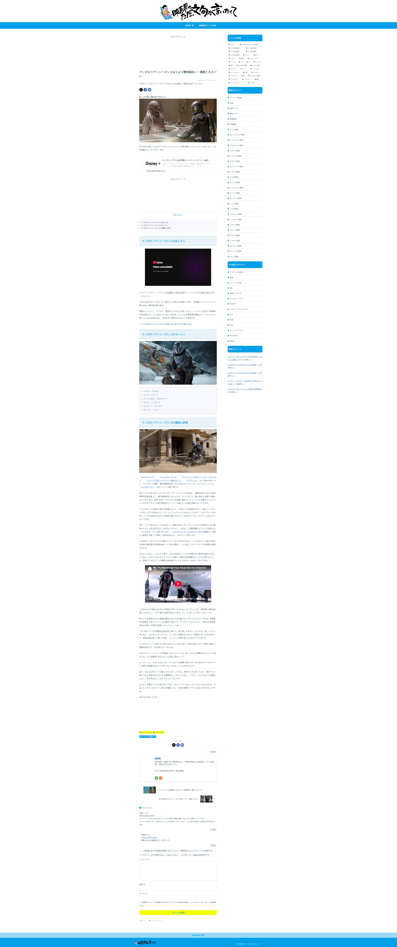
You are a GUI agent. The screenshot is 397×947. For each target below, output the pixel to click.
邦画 (231, 103)
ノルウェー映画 (235, 214)
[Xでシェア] (141, 90)
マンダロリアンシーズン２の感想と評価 (155, 228)
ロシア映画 (234, 256)
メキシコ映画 (235, 225)
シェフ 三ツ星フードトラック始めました (164, 480)
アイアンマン (191, 480)
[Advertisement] (178, 52)
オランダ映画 (235, 172)
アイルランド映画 (236, 140)
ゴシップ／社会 (235, 283)
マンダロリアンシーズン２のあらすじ (155, 222)
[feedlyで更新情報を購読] (156, 778)
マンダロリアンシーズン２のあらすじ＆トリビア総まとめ (167, 324)
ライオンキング (147, 477)
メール (143, 893)
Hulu (231, 325)
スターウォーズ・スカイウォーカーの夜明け (191, 532)
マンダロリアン (147, 487)
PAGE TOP (199, 935)
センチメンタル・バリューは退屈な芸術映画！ (245, 389)
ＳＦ (154, 736)
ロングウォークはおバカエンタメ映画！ (242, 365)
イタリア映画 (235, 161)
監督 (231, 277)
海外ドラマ (234, 108)
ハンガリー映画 (235, 219)
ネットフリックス (236, 330)
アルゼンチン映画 (236, 145)
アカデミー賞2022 (236, 272)
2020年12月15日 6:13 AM (149, 837)
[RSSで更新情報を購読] (160, 778)
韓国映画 (233, 119)
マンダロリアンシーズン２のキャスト (155, 225)
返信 (213, 829)
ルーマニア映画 (235, 251)
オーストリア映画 (236, 166)
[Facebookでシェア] (145, 90)
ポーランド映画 (235, 246)
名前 (142, 884)
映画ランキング (235, 293)
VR (231, 288)
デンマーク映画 (235, 198)
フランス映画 (235, 230)
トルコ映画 (234, 209)
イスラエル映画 (235, 156)
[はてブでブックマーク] (149, 90)
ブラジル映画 (235, 235)
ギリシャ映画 (235, 182)
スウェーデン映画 (236, 188)
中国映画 (233, 124)
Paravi (232, 341)
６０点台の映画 (145, 736)
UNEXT (233, 304)
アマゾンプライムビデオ (239, 309)
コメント (144, 859)
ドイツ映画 (234, 203)
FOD (231, 320)
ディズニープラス (146, 732)
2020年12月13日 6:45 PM (147, 815)
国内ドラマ (234, 113)
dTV (231, 314)
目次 (175, 215)
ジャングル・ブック (168, 477)
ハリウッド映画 (159, 732)
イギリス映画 (235, 151)
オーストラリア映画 (237, 135)
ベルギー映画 (235, 240)
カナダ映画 (234, 177)
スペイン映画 (235, 193)
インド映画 (234, 129)
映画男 (158, 758)
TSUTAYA (233, 336)
